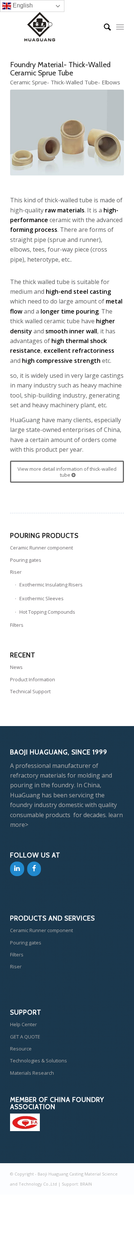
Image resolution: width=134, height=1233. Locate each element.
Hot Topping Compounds (47, 611)
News (16, 667)
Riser (16, 572)
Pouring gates (25, 560)
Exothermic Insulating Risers (51, 584)
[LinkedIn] (17, 869)
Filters (16, 625)
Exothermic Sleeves (41, 598)
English (22, 5)
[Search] (103, 27)
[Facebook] (34, 869)
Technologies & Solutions (38, 1060)
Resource (21, 1048)
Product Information (32, 679)
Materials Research (32, 1072)
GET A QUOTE (25, 1036)
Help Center (23, 1024)
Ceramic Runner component (41, 547)
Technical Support (30, 691)
